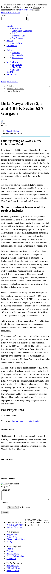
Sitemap (10, 549)
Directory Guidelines (15, 539)
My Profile (16, 67)
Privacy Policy (25, 10)
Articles (10, 40)
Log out (15, 69)
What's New (17, 28)
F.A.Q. (15, 33)
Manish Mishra (12, 131)
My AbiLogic (12, 62)
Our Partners (17, 38)
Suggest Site (12, 534)
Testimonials (12, 45)
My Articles (17, 64)
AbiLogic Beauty (14, 568)
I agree (36, 10)
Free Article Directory (10, 12)
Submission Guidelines (22, 31)
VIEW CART (13, 74)
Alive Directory (13, 570)
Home (3, 81)
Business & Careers (15, 88)
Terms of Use (12, 551)
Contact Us (11, 558)
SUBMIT (11, 72)
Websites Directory (15, 525)
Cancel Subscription (15, 556)
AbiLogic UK (13, 565)
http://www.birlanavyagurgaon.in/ (24, 421)
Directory (11, 26)
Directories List (18, 36)
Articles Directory (14, 527)
